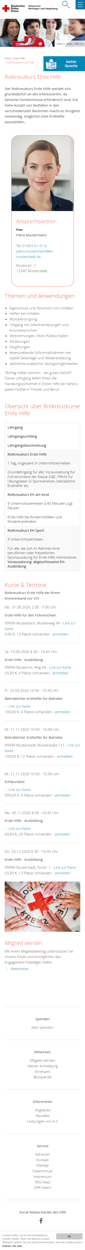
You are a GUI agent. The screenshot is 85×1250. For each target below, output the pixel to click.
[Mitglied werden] (42, 906)
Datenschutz (43, 1170)
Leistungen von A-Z (42, 1121)
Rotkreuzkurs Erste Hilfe (20, 62)
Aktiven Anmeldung (42, 1066)
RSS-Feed (42, 1182)
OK (69, 1236)
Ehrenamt (42, 1071)
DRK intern (42, 1187)
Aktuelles (43, 1115)
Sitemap (42, 1165)
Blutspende (42, 1077)
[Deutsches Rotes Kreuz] (14, 9)
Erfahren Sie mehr (12, 1246)
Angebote (42, 1110)
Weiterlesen (20, 969)
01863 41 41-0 (34, 246)
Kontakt (42, 1159)
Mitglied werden (23, 943)
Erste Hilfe (19, 58)
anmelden (60, 634)
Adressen (42, 1154)
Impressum (42, 1176)
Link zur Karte (60, 667)
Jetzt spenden (42, 1027)
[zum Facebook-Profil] (41, 1221)
